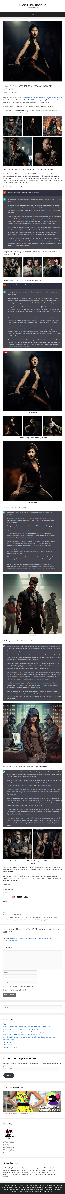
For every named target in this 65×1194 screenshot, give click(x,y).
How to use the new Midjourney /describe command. (21, 1029)
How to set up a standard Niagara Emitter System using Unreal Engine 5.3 (28, 1027)
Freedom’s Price (8, 1039)
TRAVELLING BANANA (32, 4)
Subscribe (9, 1075)
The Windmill (7, 1042)
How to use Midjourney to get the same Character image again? (26, 920)
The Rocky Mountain (10, 1047)
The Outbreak (8, 1045)
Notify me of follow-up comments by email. (18, 986)
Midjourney (17, 914)
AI (5, 912)
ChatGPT (10, 914)
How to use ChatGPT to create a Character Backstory (21, 1034)
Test (4, 1024)
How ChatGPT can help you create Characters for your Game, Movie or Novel (30, 917)
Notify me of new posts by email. (15, 990)
